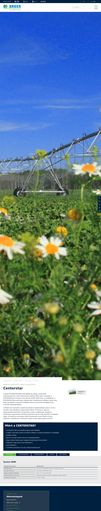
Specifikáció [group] (9, 454)
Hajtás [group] (52, 454)
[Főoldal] (12, 7)
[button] (96, 7)
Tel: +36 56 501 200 (12, 505)
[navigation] (84, 1)
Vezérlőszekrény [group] (39, 454)
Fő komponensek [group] (23, 454)
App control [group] (63, 454)
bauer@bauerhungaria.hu (13, 508)
